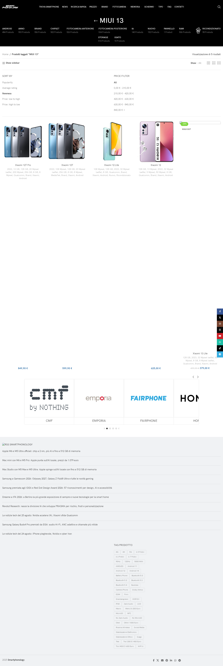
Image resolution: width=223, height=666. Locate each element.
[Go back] (96, 21)
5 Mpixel (151, 172)
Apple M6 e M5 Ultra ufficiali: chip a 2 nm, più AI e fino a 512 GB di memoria (41, 451)
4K (124, 552)
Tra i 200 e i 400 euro (132, 641)
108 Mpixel (60, 169)
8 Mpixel (78, 172)
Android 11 (132, 566)
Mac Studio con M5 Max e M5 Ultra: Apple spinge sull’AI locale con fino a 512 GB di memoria (49, 469)
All (115, 82)
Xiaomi (35, 175)
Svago (139, 637)
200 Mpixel (18, 172)
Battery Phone (121, 575)
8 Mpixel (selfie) (206, 360)
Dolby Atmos (137, 590)
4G (117, 552)
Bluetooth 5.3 (137, 580)
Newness (6, 93)
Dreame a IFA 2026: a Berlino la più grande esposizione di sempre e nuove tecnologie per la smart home (55, 497)
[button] (193, 377)
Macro (118, 609)
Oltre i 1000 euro (131, 623)
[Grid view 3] (213, 63)
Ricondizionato (123, 175)
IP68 (118, 604)
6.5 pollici (140, 552)
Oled (118, 623)
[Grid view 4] (219, 63)
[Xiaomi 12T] (67, 141)
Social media (139, 627)
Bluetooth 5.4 (121, 585)
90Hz (118, 561)
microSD (119, 613)
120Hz (127, 561)
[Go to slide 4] (113, 428)
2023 (194, 357)
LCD (139, 604)
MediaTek (55, 175)
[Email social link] (162, 660)
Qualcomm (19, 175)
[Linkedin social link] (171, 660)
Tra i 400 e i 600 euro (125, 646)
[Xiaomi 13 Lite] (200, 236)
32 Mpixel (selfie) (206, 357)
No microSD (137, 618)
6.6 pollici (120, 557)
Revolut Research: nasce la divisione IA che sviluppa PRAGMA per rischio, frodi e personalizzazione (52, 506)
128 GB (24, 169)
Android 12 (120, 571)
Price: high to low (11, 104)
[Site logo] (10, 6)
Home (5, 54)
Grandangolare (122, 599)
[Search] (219, 7)
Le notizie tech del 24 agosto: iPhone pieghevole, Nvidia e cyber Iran (37, 533)
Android (23, 178)
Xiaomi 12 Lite (111, 165)
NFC (129, 613)
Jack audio (128, 604)
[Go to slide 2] (107, 428)
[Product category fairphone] (149, 402)
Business (134, 585)
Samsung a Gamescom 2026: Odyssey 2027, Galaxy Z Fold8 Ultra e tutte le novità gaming (47, 478)
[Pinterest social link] (166, 660)
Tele (117, 641)
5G (130, 552)
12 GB (16, 169)
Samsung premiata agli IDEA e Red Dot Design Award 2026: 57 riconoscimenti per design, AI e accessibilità (57, 487)
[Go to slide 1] (104, 428)
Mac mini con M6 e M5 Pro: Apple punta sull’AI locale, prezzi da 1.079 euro (40, 460)
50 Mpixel (160, 172)
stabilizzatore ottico (124, 637)
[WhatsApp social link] (175, 660)
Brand (28, 175)
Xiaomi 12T (67, 165)
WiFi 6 (140, 646)
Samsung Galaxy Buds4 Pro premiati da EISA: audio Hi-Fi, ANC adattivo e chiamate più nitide (50, 524)
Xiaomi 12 (156, 165)
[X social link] (158, 660)
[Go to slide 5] (116, 428)
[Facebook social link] (154, 660)
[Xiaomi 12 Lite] (111, 141)
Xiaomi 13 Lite (200, 353)
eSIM (118, 594)
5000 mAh (138, 561)
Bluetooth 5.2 (121, 580)
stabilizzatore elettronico (126, 632)
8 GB (35, 172)
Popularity (7, 82)
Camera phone (122, 590)
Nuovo (112, 175)
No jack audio (122, 618)
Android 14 (134, 571)
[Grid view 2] (208, 63)
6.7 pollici (132, 557)
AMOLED (119, 566)
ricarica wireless (123, 627)
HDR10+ (135, 599)
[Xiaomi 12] (155, 141)
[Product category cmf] (49, 402)
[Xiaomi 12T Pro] (23, 141)
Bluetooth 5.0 (137, 575)
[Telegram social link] (179, 660)
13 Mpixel (151, 169)
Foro (126, 594)
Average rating (9, 88)
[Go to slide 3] (110, 428)
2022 (9, 169)
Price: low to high (11, 99)
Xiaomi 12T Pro (23, 165)
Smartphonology (21, 444)
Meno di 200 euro (132, 609)
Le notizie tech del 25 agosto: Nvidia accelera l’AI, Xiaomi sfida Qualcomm (40, 515)
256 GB (28, 172)
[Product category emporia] (99, 402)
